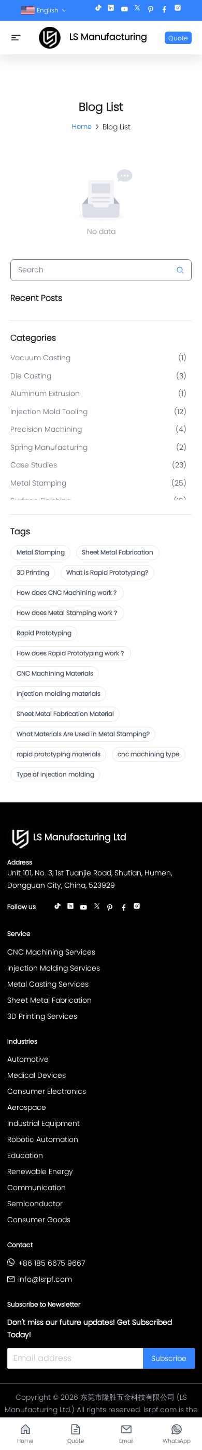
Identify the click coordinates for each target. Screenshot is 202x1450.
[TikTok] (98, 10)
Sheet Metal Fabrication (117, 552)
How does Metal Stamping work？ (68, 612)
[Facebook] (164, 10)
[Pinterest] (151, 10)
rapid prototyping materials (58, 754)
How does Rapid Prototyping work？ (71, 653)
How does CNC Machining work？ (67, 592)
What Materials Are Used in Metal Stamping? (83, 733)
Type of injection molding (55, 774)
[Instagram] (177, 10)
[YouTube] (124, 10)
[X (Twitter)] (137, 10)
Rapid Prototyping (44, 632)
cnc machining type (148, 754)
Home (82, 126)
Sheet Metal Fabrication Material (65, 713)
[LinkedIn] (110, 10)
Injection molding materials (58, 693)
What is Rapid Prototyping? (107, 572)
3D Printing (33, 572)
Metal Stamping (41, 552)
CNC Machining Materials (55, 673)
